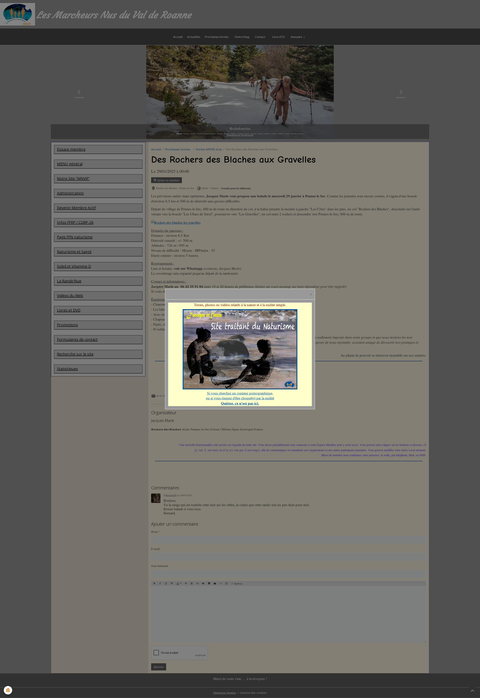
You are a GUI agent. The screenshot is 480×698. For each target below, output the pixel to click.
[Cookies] (8, 690)
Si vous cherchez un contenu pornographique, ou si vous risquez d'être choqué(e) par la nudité (240, 398)
